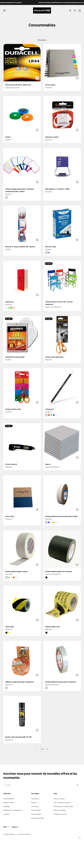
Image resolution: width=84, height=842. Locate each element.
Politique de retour (60, 814)
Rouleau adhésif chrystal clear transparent (60, 682)
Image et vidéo (8, 802)
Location (6, 814)
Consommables (8, 799)
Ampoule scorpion (52, 137)
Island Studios (36, 814)
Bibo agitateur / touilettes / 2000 (57, 189)
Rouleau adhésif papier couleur (16, 571)
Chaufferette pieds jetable (14, 357)
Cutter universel (11, 464)
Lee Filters (35, 806)
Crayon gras (49, 409)
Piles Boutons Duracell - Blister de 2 (18, 85)
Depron (48, 464)
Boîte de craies (50, 247)
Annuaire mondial (37, 818)
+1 (57, 415)
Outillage (6, 806)
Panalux (34, 802)
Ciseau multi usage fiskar (54, 357)
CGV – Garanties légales (62, 802)
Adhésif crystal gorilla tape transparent (19, 682)
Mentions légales (60, 810)
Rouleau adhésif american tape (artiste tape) (61, 516)
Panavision (35, 799)
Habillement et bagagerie (12, 810)
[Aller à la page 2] (47, 749)
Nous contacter (59, 799)
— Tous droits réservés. (23, 834)
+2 (57, 522)
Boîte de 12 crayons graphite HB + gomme (20, 247)
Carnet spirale (50, 85)
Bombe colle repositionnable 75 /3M (18, 737)
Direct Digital (36, 810)
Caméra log (9, 302)
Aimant (8, 137)
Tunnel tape (9, 627)
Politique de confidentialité (63, 806)
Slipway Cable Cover (52, 627)
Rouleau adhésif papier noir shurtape (58, 571)
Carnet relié (9, 516)
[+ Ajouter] (37, 78)
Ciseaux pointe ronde (13, 409)
